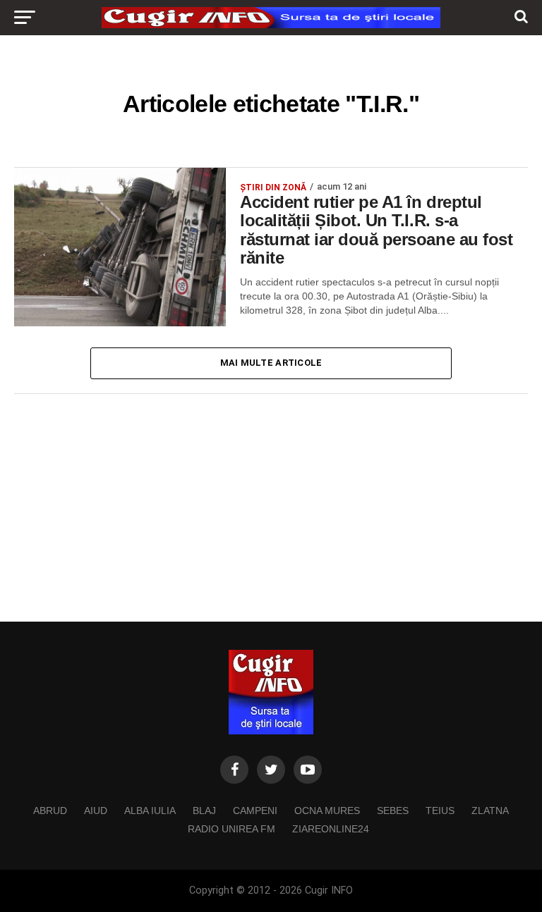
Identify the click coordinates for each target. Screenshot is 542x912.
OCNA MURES (327, 810)
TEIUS (440, 810)
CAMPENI (255, 810)
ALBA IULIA (150, 810)
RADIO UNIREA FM (231, 828)
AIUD (95, 810)
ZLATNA (490, 810)
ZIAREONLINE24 (330, 828)
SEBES (393, 810)
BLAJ (204, 810)
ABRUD (50, 810)
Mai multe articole (271, 362)
